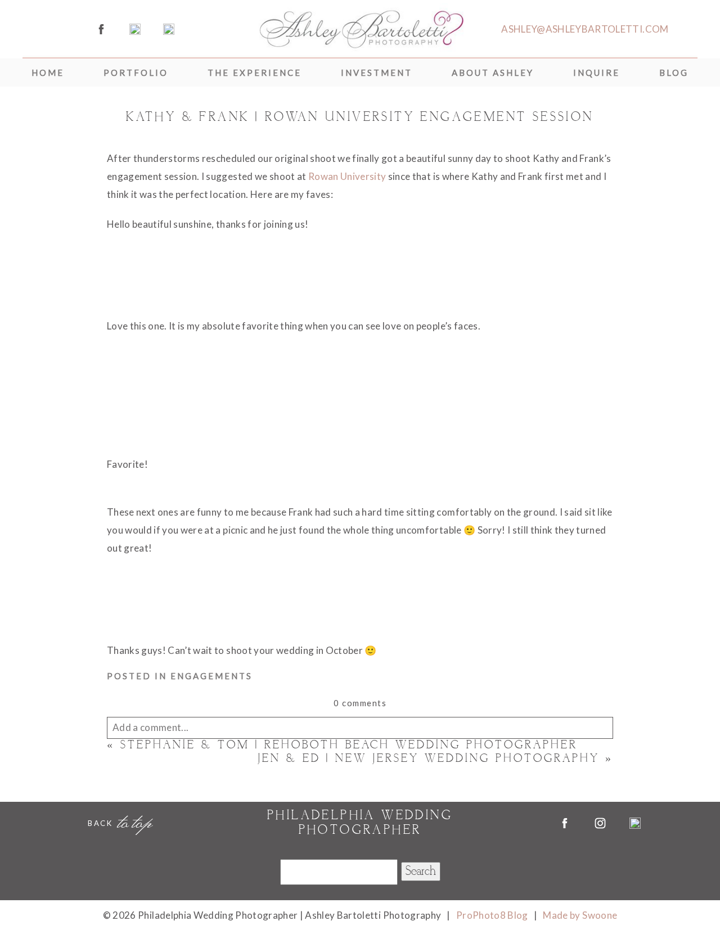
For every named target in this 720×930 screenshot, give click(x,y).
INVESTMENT (376, 72)
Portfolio (136, 72)
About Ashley (493, 72)
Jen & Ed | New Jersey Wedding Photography (429, 759)
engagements (211, 676)
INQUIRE (596, 72)
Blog (673, 72)
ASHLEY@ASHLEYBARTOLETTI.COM (584, 29)
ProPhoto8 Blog (492, 915)
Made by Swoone (580, 915)
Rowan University (347, 176)
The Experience (255, 72)
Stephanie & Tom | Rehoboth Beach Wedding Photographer (349, 745)
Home (48, 72)
